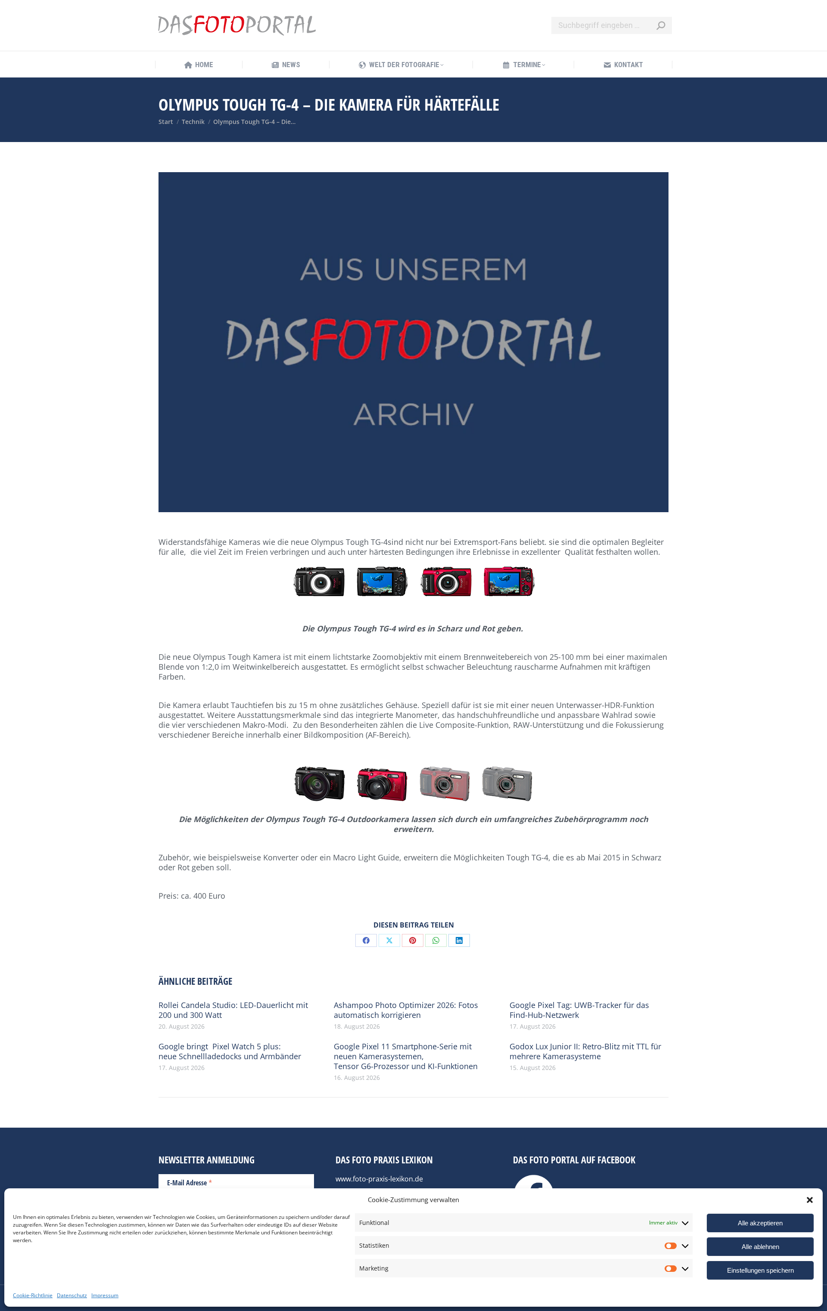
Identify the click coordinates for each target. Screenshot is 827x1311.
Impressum (104, 1295)
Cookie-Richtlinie (33, 1295)
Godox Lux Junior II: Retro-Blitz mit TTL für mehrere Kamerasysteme (585, 1051)
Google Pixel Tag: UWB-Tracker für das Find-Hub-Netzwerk (579, 1010)
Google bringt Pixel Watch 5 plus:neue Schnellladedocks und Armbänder (230, 1051)
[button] (809, 1200)
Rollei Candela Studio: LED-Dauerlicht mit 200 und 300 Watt (233, 1010)
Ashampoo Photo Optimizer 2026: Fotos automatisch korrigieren (406, 1010)
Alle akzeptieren (760, 1223)
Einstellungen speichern (760, 1270)
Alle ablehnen (760, 1246)
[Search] (660, 25)
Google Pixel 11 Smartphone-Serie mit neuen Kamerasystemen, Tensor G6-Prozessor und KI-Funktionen (406, 1056)
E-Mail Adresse (189, 1182)
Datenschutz (72, 1295)
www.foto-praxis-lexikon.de (379, 1179)
